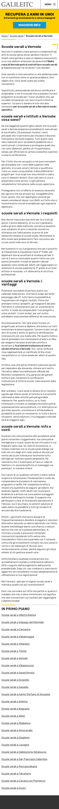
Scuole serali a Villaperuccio (17, 665)
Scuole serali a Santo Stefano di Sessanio (25, 694)
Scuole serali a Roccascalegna (19, 766)
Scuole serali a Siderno (14, 701)
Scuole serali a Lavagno (15, 744)
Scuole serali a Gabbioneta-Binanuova (23, 752)
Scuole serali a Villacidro (15, 643)
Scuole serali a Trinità (13, 651)
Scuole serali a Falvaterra (16, 773)
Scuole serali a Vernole (14, 658)
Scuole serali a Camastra (15, 629)
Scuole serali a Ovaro (13, 788)
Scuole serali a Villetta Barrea (18, 615)
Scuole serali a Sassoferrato (18, 672)
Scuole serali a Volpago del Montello (22, 622)
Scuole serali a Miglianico (16, 723)
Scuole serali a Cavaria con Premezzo (23, 780)
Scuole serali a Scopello (15, 680)
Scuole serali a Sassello (14, 687)
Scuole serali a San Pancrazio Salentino (24, 759)
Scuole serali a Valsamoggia (17, 636)
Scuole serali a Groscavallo (17, 730)
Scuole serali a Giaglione (15, 737)
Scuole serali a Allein (13, 716)
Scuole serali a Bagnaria (15, 708)
